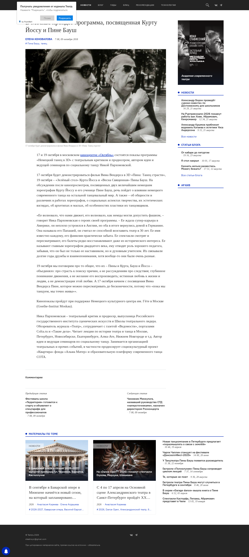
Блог (100, 5)
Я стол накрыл (190, 160)
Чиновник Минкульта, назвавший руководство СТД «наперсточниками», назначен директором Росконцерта (146, 404)
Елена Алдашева (69, 504)
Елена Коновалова (38, 39)
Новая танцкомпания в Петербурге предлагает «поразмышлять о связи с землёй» (192, 443)
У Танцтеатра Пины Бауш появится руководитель (193, 460)
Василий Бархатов (74, 509)
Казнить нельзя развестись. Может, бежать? (198, 167)
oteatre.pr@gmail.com (35, 539)
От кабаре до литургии (195, 152)
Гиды (113, 5)
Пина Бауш (33, 43)
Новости (85, 5)
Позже (47, 18)
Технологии (168, 5)
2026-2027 (37, 509)
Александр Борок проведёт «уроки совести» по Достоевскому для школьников (200, 102)
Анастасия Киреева (47, 504)
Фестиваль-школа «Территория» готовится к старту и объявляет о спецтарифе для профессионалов (41, 405)
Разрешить (65, 18)
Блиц (126, 5)
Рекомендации (145, 5)
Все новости (188, 136)
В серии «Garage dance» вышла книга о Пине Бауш (190, 492)
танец (44, 43)
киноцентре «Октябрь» (97, 155)
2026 (101, 509)
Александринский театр (133, 509)
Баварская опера (53, 509)
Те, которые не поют (175, 476)
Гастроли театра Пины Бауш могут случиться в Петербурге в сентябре (191, 483)
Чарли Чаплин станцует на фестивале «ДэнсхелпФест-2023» (186, 454)
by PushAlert (27, 21)
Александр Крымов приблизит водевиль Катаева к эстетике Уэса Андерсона (202, 127)
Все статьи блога (191, 175)
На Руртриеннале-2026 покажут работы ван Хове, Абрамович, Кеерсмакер (201, 116)
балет (151, 509)
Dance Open (112, 509)
